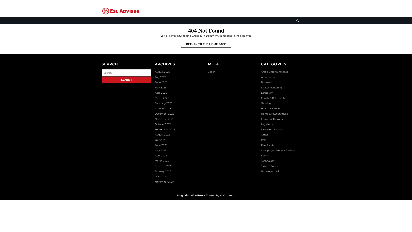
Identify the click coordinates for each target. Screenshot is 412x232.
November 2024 (164, 181)
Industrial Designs (272, 119)
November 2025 (164, 119)
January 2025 (163, 171)
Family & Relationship (274, 98)
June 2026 (161, 82)
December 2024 (164, 176)
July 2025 (160, 139)
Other (264, 134)
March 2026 (162, 98)
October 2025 (163, 124)
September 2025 (165, 129)
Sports (265, 155)
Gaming (266, 103)
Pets (263, 139)
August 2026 (162, 71)
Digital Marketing (271, 87)
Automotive (268, 77)
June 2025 (161, 145)
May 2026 (160, 87)
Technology (268, 160)
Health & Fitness (271, 108)
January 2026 (163, 108)
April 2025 (161, 155)
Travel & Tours (269, 166)
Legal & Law (268, 124)
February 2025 (163, 166)
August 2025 (162, 134)
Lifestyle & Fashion (272, 129)
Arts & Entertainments (274, 71)
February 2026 (163, 103)
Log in (211, 71)
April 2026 (161, 92)
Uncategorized (270, 171)
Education (267, 92)
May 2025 (160, 150)
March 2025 (162, 160)
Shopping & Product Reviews (278, 150)
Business (266, 82)
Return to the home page (208, 45)
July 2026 (160, 77)
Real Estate (268, 145)
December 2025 (164, 113)
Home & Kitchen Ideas (274, 113)
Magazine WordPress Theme (196, 195)
